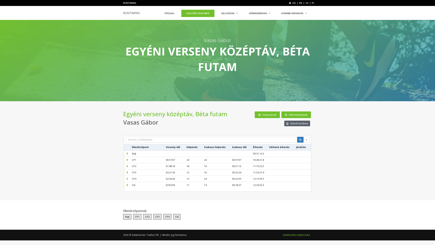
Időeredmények (258, 13)
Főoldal (169, 13)
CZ (307, 2)
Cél (177, 216)
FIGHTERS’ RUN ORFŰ (197, 13)
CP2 (147, 216)
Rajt (127, 216)
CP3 (157, 216)
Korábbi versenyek (292, 13)
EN (300, 2)
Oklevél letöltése (299, 123)
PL (313, 2)
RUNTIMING (131, 13)
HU (294, 2)
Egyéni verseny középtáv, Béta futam (175, 114)
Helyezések (227, 13)
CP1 (137, 216)
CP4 (167, 216)
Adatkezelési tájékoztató (296, 234)
